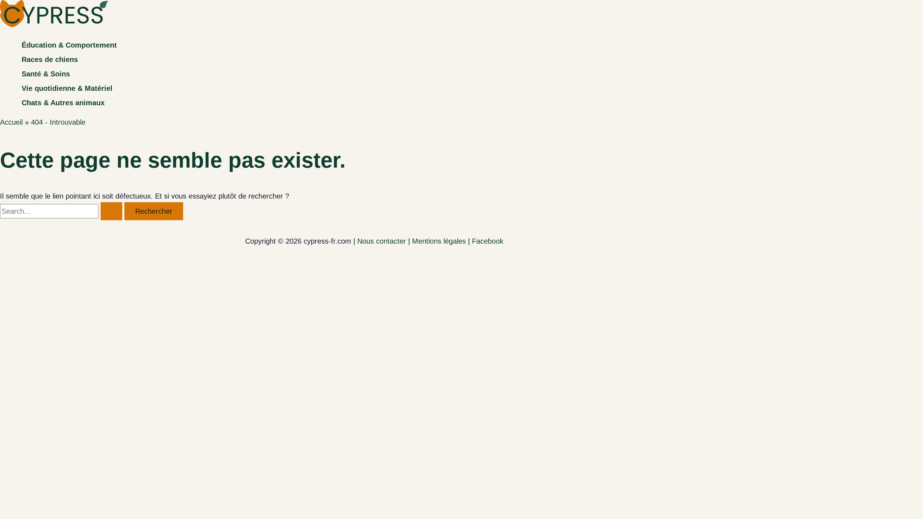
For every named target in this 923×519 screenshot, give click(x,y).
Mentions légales (439, 241)
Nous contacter (381, 241)
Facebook (487, 241)
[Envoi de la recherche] (111, 211)
